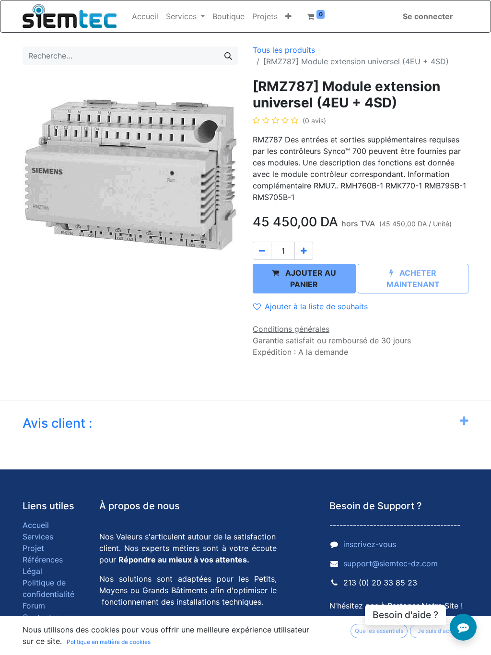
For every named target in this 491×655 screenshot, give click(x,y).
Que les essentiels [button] (379, 630)
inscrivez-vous (369, 544)
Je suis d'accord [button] (439, 630)
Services (38, 536)
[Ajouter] (303, 251)
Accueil (36, 525)
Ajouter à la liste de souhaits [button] (316, 306)
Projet (33, 548)
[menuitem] (145, 16)
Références (43, 559)
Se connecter (428, 16)
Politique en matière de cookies (109, 641)
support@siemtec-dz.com (390, 563)
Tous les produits (284, 50)
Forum (34, 605)
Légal (32, 571)
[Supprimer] (262, 251)
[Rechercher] (228, 56)
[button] (288, 16)
